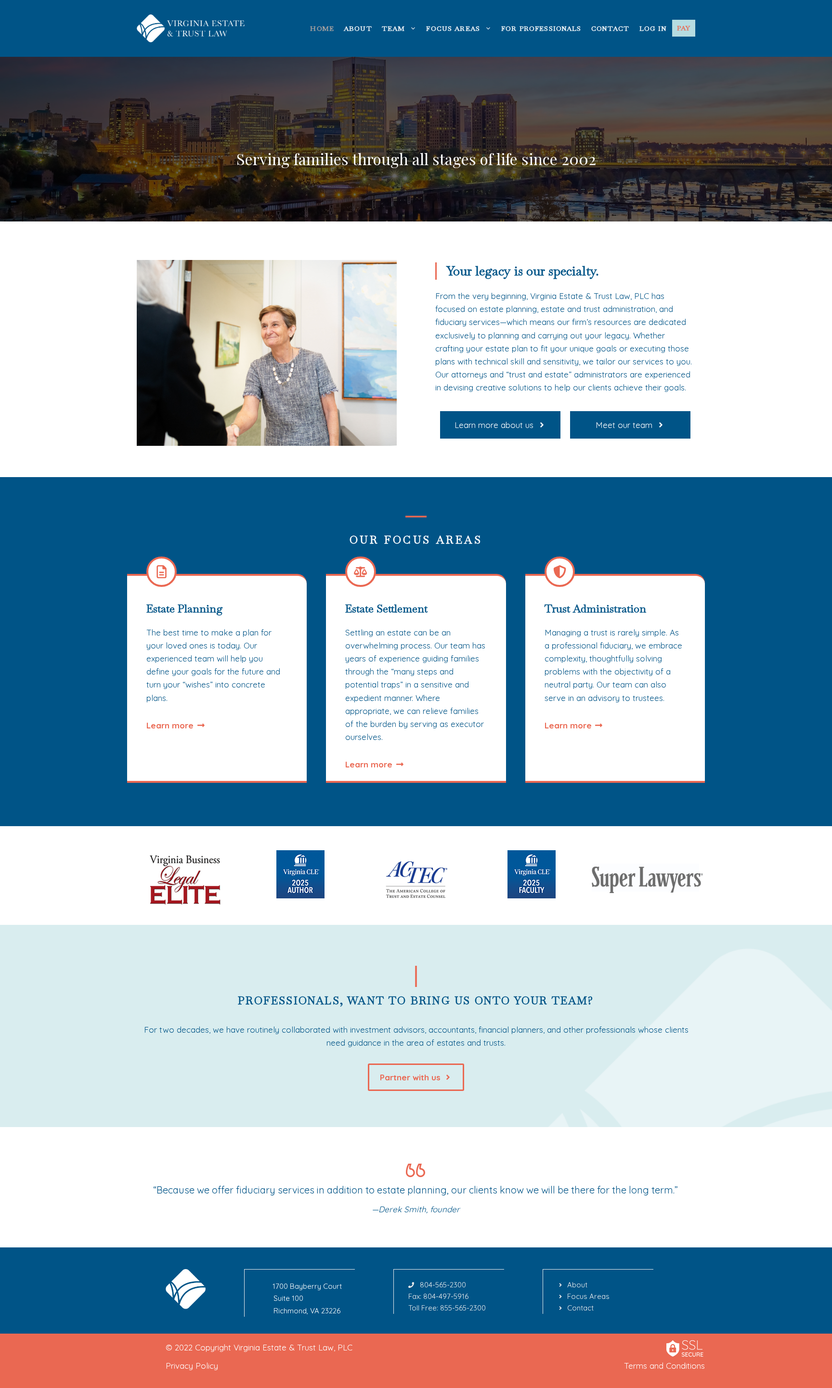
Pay (683, 28)
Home (322, 28)
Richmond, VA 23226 (306, 1310)
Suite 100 (288, 1298)
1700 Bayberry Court (307, 1286)
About (358, 28)
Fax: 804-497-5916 (438, 1296)
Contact (610, 28)
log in (653, 28)
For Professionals (541, 28)
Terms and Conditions (664, 1366)
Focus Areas (453, 28)
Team (393, 28)
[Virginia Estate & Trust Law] (192, 27)
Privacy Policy (192, 1366)
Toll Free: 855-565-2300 (447, 1307)
